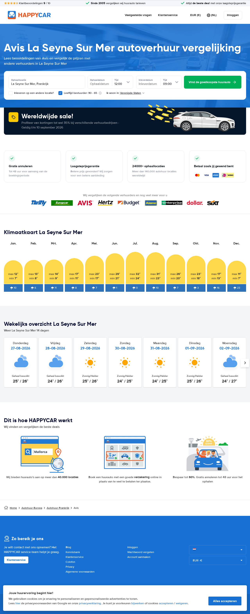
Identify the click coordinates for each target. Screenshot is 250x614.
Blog (68, 547)
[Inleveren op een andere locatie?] (10, 93)
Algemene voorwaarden (80, 571)
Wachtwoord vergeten (140, 552)
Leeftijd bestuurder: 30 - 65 (80, 93)
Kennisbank (73, 552)
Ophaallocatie (18, 80)
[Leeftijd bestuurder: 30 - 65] (60, 93)
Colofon (70, 562)
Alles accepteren (225, 601)
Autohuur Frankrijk (58, 508)
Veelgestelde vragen (138, 15)
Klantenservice (168, 15)
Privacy (70, 566)
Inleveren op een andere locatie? (33, 93)
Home (13, 508)
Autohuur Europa (31, 508)
